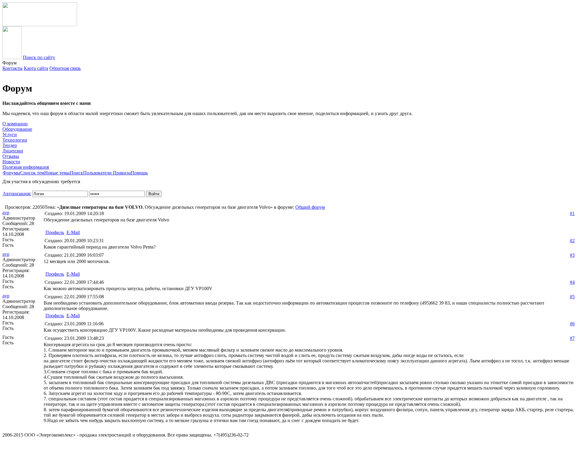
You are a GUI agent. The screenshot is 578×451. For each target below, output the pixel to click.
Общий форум (310, 207)
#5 (572, 296)
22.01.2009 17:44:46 (74, 282)
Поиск (76, 172)
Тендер (9, 145)
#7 (572, 338)
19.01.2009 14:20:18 (74, 213)
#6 (572, 323)
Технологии (14, 140)
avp (5, 212)
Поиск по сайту (39, 57)
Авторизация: (17, 193)
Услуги (9, 134)
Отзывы (10, 156)
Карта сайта (36, 68)
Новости (11, 161)
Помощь (139, 172)
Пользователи (98, 172)
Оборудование (17, 129)
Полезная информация (25, 167)
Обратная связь (65, 68)
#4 (572, 282)
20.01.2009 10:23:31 (74, 240)
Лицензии (12, 150)
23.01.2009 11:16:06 (74, 323)
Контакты (12, 68)
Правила (122, 172)
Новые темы (57, 172)
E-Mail (73, 232)
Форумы (11, 172)
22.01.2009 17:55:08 (74, 296)
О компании (15, 123)
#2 (572, 240)
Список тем (32, 172)
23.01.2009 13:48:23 (74, 338)
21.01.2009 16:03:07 (74, 255)
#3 (572, 255)
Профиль (54, 232)
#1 (572, 213)
